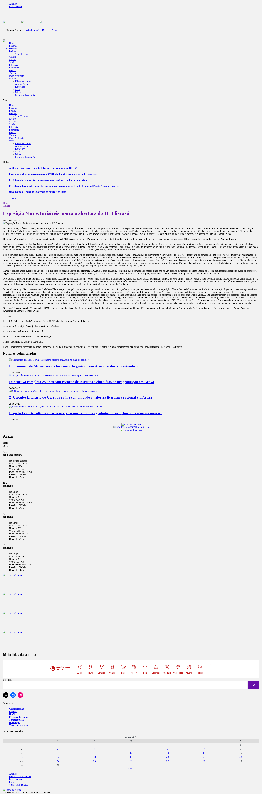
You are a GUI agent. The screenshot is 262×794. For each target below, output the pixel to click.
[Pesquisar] (253, 685)
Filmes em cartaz (23, 81)
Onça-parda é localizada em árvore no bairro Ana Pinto (37, 192)
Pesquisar (7, 679)
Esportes (13, 46)
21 (204, 757)
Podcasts (13, 51)
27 (167, 761)
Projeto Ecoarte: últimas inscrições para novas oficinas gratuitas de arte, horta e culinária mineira (85, 413)
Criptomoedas (16, 708)
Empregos (20, 86)
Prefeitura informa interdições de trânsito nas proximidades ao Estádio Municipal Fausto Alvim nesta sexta (64, 186)
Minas (18, 92)
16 (21, 757)
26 (131, 761)
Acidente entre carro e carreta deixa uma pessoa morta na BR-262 (43, 168)
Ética (11, 782)
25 (94, 761)
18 (94, 757)
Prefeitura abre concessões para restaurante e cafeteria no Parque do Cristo (48, 180)
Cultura (12, 56)
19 (131, 757)
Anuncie (13, 3)
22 (240, 757)
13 (167, 753)
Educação (13, 65)
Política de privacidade (20, 776)
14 (204, 753)
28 (204, 761)
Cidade (12, 59)
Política (12, 48)
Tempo (12, 198)
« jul (130, 768)
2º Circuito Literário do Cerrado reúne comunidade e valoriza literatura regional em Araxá (80, 397)
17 (58, 757)
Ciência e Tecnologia (25, 95)
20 (167, 757)
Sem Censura (21, 54)
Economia (14, 67)
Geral (17, 89)
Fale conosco (15, 6)
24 (58, 761)
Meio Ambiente (16, 76)
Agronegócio (21, 84)
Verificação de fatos (18, 784)
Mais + (12, 78)
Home (6, 203)
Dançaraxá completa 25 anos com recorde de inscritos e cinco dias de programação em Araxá (81, 382)
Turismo (13, 73)
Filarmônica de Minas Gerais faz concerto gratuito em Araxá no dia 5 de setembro (73, 366)
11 (94, 753)
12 (131, 753)
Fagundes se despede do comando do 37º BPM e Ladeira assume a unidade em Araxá (53, 174)
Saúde (12, 62)
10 (58, 753)
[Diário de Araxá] (39, 30)
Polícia (12, 70)
